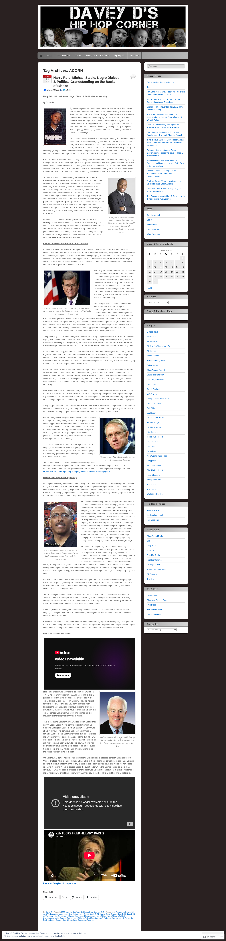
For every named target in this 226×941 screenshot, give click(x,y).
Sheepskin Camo (154, 480)
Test (148, 87)
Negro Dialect (101, 916)
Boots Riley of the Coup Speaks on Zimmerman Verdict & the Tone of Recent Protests (161, 173)
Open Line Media (154, 614)
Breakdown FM (63, 55)
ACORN (46, 914)
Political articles (87, 912)
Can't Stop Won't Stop (156, 380)
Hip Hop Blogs (153, 422)
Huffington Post (153, 565)
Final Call (151, 550)
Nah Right (151, 446)
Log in (149, 220)
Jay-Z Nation (152, 442)
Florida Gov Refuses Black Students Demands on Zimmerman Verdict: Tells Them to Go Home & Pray (165, 163)
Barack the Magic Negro (59, 914)
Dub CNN (151, 408)
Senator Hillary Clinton (64, 920)
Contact (78, 55)
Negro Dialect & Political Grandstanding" (88, 918)
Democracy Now (154, 403)
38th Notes (151, 337)
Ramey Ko (129, 918)
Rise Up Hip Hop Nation (157, 470)
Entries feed (152, 225)
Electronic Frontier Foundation (159, 600)
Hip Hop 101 (119, 55)
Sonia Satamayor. (79, 920)
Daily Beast (152, 546)
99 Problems (152, 341)
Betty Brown (84, 914)
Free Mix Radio (153, 555)
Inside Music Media (155, 437)
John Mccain (69, 916)
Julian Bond (79, 916)
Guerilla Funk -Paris (155, 418)
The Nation (151, 485)
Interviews (134, 55)
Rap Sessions (153, 520)
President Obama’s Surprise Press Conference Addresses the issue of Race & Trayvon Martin (165, 153)
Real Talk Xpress (154, 465)
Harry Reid (121, 914)
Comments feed (153, 229)
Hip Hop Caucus (154, 427)
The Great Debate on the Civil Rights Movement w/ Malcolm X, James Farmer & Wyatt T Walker (164, 117)
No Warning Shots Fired (157, 456)
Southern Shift (99, 912)
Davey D (49, 912)
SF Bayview (152, 574)
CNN (149, 541)
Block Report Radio (155, 536)
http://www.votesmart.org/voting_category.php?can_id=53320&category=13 (76, 471)
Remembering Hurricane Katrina (160, 82)
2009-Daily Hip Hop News (70, 912)
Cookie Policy (60, 936)
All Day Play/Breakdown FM (158, 346)
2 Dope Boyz (152, 332)
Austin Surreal (153, 356)
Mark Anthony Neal (155, 515)
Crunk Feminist (153, 389)
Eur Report (151, 413)
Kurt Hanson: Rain (154, 610)
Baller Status (152, 365)
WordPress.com (153, 234)
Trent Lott (90, 920)
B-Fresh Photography (156, 360)
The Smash (152, 489)
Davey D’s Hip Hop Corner (98, 55)
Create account (153, 215)
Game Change (111, 914)
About (49, 55)
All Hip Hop (152, 351)
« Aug (149, 288)
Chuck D (92, 914)
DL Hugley (101, 914)
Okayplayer (152, 461)
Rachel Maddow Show (156, 569)
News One (151, 451)
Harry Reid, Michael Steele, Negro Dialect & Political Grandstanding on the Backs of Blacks (86, 82)
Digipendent (152, 595)
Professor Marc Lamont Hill (114, 918)
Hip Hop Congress (155, 560)
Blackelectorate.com (155, 375)
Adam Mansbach (154, 510)
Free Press (151, 605)
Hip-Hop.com (152, 432)
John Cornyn (58, 916)
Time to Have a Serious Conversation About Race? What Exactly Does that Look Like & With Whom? (165, 142)
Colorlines (151, 384)
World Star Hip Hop (155, 494)
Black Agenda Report (156, 370)
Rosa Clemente (153, 475)
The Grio (150, 579)
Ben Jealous (74, 914)
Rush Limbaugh (49, 920)
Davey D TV (152, 394)
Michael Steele (89, 916)
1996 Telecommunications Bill (122, 912)
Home (41, 55)
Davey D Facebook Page (159, 311)
